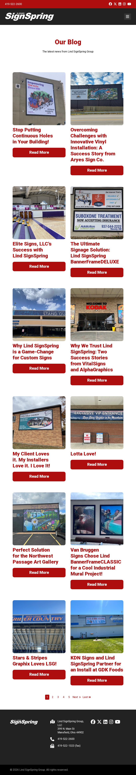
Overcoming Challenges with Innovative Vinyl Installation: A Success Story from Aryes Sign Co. (92, 145)
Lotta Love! (83, 454)
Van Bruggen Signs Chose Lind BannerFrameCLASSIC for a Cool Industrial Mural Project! (95, 562)
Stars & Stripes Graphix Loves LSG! (34, 661)
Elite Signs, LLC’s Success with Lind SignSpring (32, 250)
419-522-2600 (13, 4)
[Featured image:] (39, 98)
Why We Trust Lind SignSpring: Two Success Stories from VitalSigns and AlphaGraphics (91, 357)
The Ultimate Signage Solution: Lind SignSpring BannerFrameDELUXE (94, 253)
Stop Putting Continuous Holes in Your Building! (33, 136)
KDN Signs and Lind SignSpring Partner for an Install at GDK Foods (96, 664)
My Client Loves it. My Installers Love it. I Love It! (31, 460)
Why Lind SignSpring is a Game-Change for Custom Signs (36, 352)
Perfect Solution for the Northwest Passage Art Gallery (35, 556)
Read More (39, 152)
